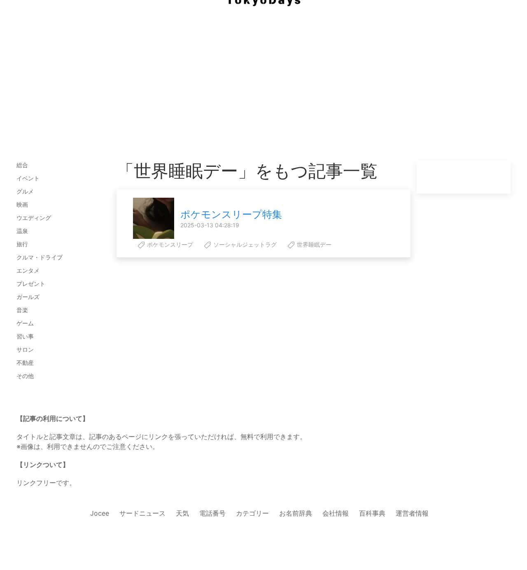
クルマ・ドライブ (39, 257)
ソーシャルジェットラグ (244, 244)
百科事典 (372, 513)
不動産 (25, 362)
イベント (28, 178)
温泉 (22, 230)
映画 (22, 204)
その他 (25, 375)
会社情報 (335, 513)
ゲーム (25, 323)
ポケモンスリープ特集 (231, 214)
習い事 (25, 336)
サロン (25, 349)
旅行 (22, 244)
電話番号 (212, 513)
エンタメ (28, 270)
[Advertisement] (263, 66)
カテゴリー (252, 513)
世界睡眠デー (313, 244)
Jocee (99, 513)
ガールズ (28, 296)
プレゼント (30, 283)
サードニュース (142, 513)
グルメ (25, 191)
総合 (22, 164)
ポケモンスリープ (169, 244)
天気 (182, 513)
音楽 (22, 309)
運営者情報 (412, 513)
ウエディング (33, 217)
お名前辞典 (295, 513)
